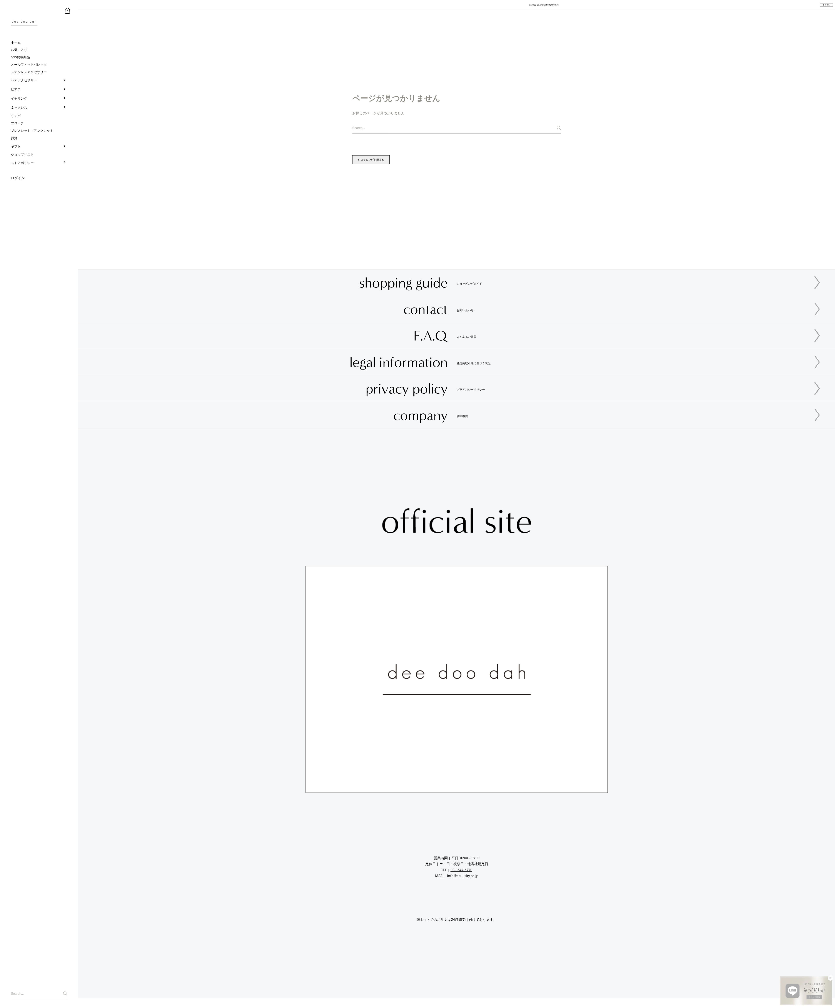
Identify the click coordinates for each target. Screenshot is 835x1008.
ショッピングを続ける (371, 159)
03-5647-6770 (461, 870)
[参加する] (65, 993)
